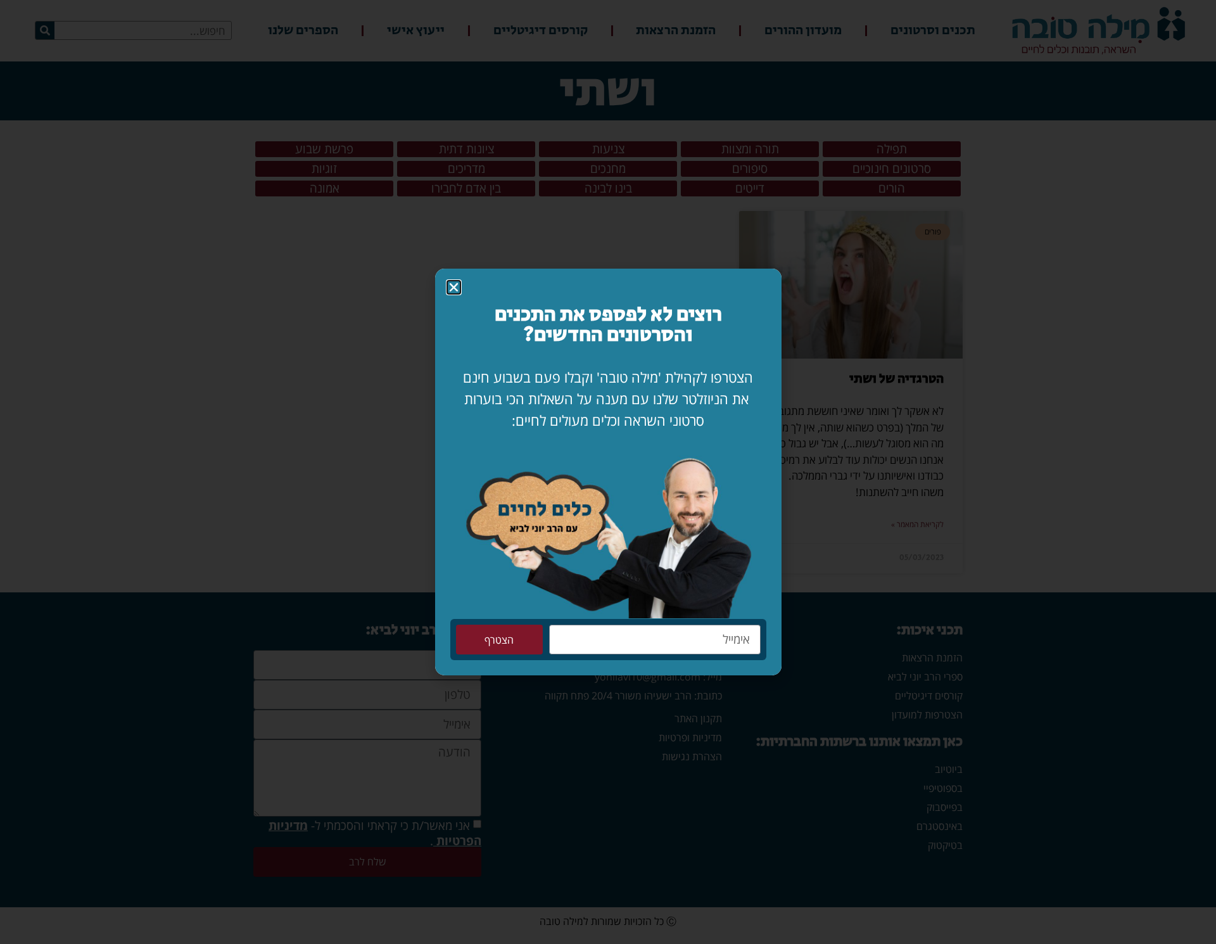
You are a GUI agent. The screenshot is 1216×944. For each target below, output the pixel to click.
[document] (608, 472)
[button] (454, 287)
